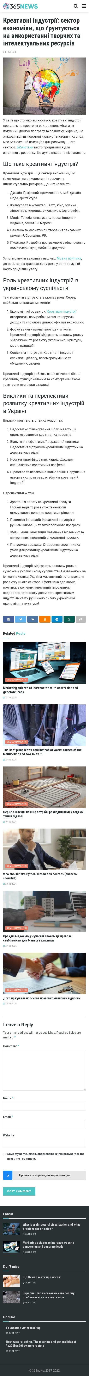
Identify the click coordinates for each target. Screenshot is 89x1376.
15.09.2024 (30, 1283)
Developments (16, 679)
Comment (11, 1046)
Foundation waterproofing (23, 1328)
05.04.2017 (14, 1333)
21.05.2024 (9, 52)
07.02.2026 (11, 822)
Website (8, 1135)
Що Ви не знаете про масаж (42, 1277)
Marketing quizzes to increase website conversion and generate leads (48, 1245)
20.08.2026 (11, 698)
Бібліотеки (25, 147)
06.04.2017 (14, 1351)
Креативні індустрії (62, 311)
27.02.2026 (11, 760)
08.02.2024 (30, 1302)
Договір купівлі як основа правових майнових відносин (41, 998)
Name (8, 1098)
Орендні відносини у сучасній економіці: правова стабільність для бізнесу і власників (37, 938)
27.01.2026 (11, 946)
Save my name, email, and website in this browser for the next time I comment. (45, 1156)
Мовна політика (69, 258)
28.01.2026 (11, 884)
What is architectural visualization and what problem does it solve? (51, 1227)
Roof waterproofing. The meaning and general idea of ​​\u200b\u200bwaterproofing (41, 1344)
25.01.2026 (11, 1004)
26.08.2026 (30, 1234)
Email (8, 1117)
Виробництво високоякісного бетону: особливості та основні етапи (49, 1295)
